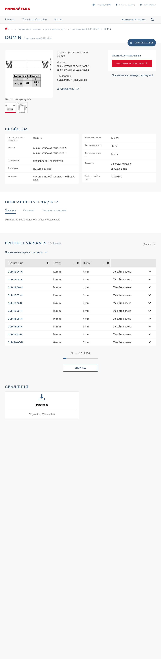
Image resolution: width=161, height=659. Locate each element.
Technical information (34, 19)
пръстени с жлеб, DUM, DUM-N (85, 29)
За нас (58, 19)
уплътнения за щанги (56, 29)
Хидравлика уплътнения (29, 29)
